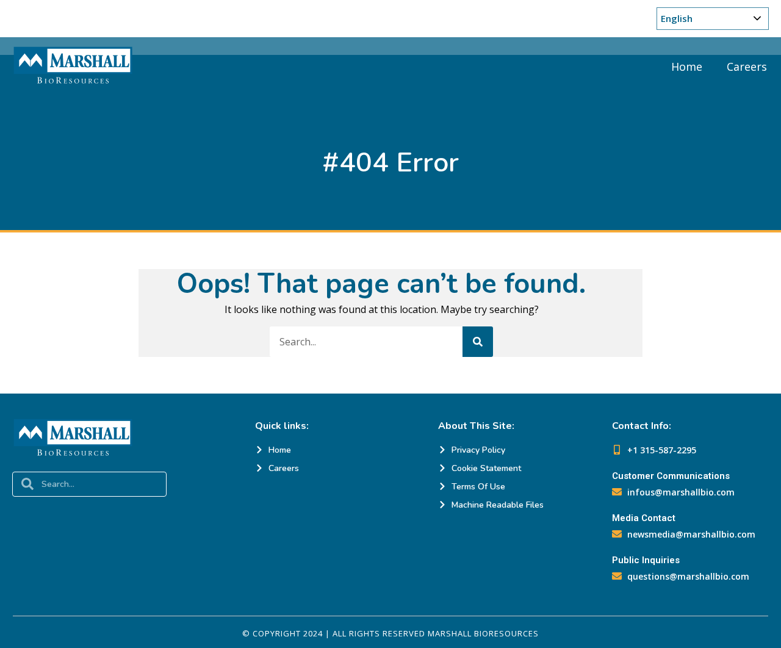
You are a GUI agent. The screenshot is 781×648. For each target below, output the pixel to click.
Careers (747, 66)
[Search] (477, 341)
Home (686, 66)
